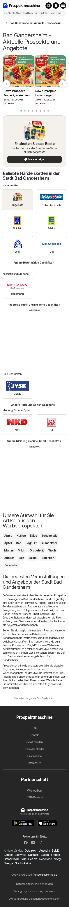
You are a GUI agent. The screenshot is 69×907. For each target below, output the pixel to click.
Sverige (8, 863)
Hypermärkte (33, 610)
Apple (8, 535)
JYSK (28, 645)
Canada (8, 855)
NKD (34, 645)
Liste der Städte (34, 749)
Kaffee (21, 535)
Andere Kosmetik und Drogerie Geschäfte (33, 304)
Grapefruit (37, 550)
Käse (33, 535)
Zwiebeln (10, 565)
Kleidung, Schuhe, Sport (25, 613)
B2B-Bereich (34, 797)
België (55, 850)
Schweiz (20, 855)
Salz (21, 558)
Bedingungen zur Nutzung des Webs (35, 891)
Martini (8, 550)
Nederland (45, 859)
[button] (56, 5)
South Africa (23, 863)
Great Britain (11, 859)
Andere (27, 617)
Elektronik (47, 610)
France (55, 855)
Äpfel (8, 543)
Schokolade (49, 535)
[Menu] (63, 5)
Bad (18, 543)
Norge (57, 859)
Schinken (48, 558)
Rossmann (18, 645)
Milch (21, 550)
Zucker (9, 558)
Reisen (18, 617)
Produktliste (34, 756)
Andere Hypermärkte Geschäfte (33, 262)
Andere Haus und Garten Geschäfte (33, 404)
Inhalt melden (34, 742)
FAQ (34, 728)
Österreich (31, 850)
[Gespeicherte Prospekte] (48, 5)
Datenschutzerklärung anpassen (34, 883)
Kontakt (34, 735)
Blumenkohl (49, 543)
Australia (44, 850)
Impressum (34, 763)
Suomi (45, 855)
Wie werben (34, 790)
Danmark (33, 855)
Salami (33, 558)
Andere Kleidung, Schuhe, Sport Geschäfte (33, 441)
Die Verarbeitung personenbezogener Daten (34, 898)
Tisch (52, 550)
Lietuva (32, 859)
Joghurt (31, 543)
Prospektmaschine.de (45, 874)
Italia (23, 859)
